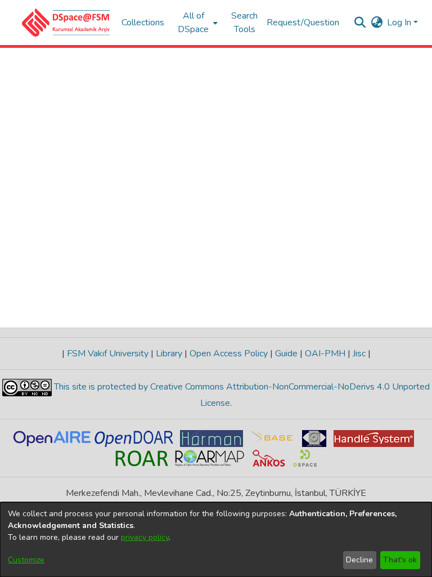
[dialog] (216, 539)
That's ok (400, 559)
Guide (286, 353)
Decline (359, 559)
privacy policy (145, 537)
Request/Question (303, 22)
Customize (26, 559)
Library (169, 353)
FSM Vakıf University (108, 353)
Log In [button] (400, 22)
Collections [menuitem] (143, 22)
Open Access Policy (228, 353)
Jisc (359, 353)
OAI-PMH (325, 353)
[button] (66, 22)
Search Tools (244, 22)
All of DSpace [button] (193, 22)
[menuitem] (197, 22)
